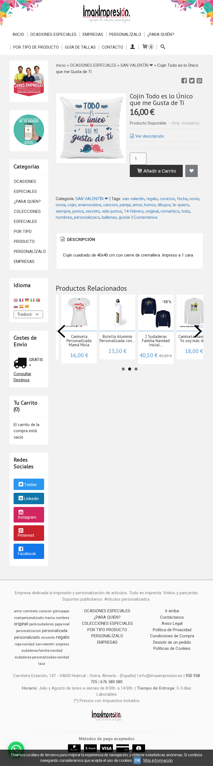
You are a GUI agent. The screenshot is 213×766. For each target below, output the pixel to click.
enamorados (89, 204)
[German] (27, 301)
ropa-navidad (24, 644)
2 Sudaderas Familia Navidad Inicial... (156, 340)
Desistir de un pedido (172, 642)
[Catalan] (27, 307)
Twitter (30, 484)
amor (137, 204)
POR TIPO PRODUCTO (24, 236)
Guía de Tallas (80, 47)
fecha (182, 198)
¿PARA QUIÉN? (160, 34)
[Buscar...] (162, 47)
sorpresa (62, 644)
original (152, 211)
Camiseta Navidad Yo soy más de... (194, 338)
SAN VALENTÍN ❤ (91, 198)
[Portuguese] (38, 301)
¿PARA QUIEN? (27, 201)
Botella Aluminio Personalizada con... (117, 338)
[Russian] (16, 307)
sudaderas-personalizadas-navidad (42, 657)
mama (50, 618)
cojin (71, 204)
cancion (110, 204)
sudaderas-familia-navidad (41, 651)
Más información (158, 760)
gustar (124, 217)
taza (41, 664)
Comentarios (146, 217)
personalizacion (28, 631)
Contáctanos (172, 617)
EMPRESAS (93, 34)
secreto (93, 211)
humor (150, 204)
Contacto (112, 47)
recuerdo (48, 638)
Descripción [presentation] (80, 239)
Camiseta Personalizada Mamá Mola (79, 340)
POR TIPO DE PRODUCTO (36, 47)
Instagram (27, 517)
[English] (16, 301)
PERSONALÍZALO (125, 34)
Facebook (27, 553)
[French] (21, 301)
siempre (63, 211)
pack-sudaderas (41, 624)
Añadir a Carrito (159, 171)
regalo (152, 198)
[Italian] (32, 301)
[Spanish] (21, 307)
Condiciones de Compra (172, 635)
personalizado (27, 637)
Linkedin (31, 498)
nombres (64, 217)
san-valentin (133, 198)
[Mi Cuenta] (132, 47)
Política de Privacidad (172, 629)
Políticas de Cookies (172, 648)
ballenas (109, 217)
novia (60, 204)
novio (194, 198)
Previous (61, 331)
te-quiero (181, 204)
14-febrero (134, 211)
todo (185, 211)
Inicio (18, 34)
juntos (78, 211)
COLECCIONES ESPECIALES (27, 216)
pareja (125, 204)
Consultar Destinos (22, 377)
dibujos (164, 204)
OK (137, 760)
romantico (170, 211)
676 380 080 (111, 681)
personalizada (54, 630)
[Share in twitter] (192, 80)
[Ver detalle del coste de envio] (21, 364)
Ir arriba (172, 610)
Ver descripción (149, 136)
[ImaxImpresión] (106, 13)
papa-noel (62, 624)
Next (198, 331)
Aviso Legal (171, 623)
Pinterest (26, 535)
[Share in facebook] (184, 80)
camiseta (30, 611)
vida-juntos (112, 211)
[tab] (77, 239)
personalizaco (87, 217)
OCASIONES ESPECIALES (53, 34)
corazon (167, 198)
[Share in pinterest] (199, 80)
